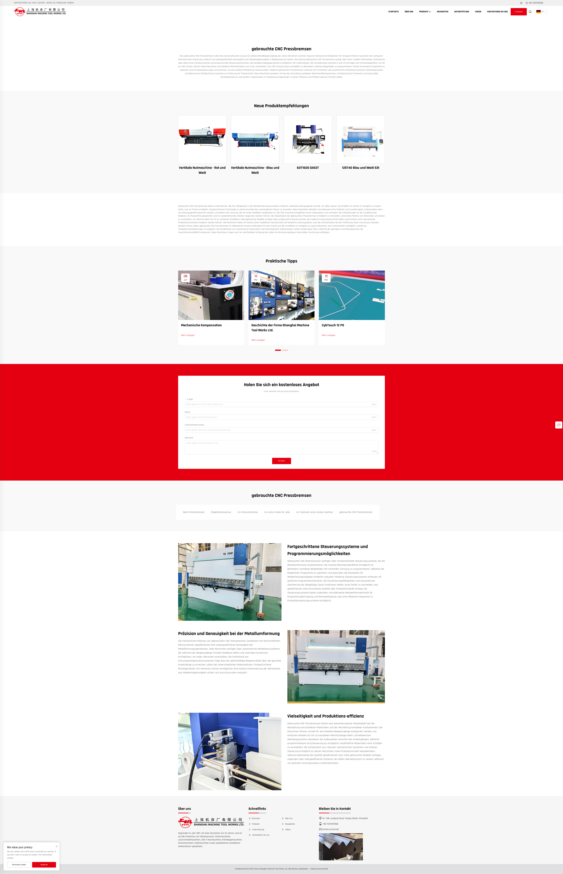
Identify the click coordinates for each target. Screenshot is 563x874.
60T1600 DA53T (308, 168)
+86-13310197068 (535, 2)
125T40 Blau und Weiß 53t (360, 168)
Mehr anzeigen (188, 335)
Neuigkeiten (442, 11)
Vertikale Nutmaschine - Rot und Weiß (202, 170)
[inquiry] (558, 424)
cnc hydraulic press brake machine (314, 512)
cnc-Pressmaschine (248, 512)
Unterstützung (461, 11)
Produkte (424, 11)
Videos (478, 11)
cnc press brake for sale (277, 512)
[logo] (211, 822)
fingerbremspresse (221, 512)
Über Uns (409, 11)
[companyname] (40, 11)
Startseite (393, 11)
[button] (278, 350)
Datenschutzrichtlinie (319, 869)
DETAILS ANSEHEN (202, 139)
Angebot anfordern (518, 12)
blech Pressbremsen (194, 512)
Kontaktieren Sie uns (497, 11)
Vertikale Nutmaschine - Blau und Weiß (255, 170)
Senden (281, 460)
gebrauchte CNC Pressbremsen (355, 512)
